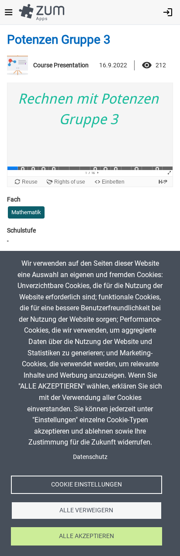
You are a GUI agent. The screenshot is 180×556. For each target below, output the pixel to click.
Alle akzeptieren (86, 535)
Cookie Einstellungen (86, 484)
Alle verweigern (86, 510)
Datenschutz (90, 456)
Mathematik (26, 212)
